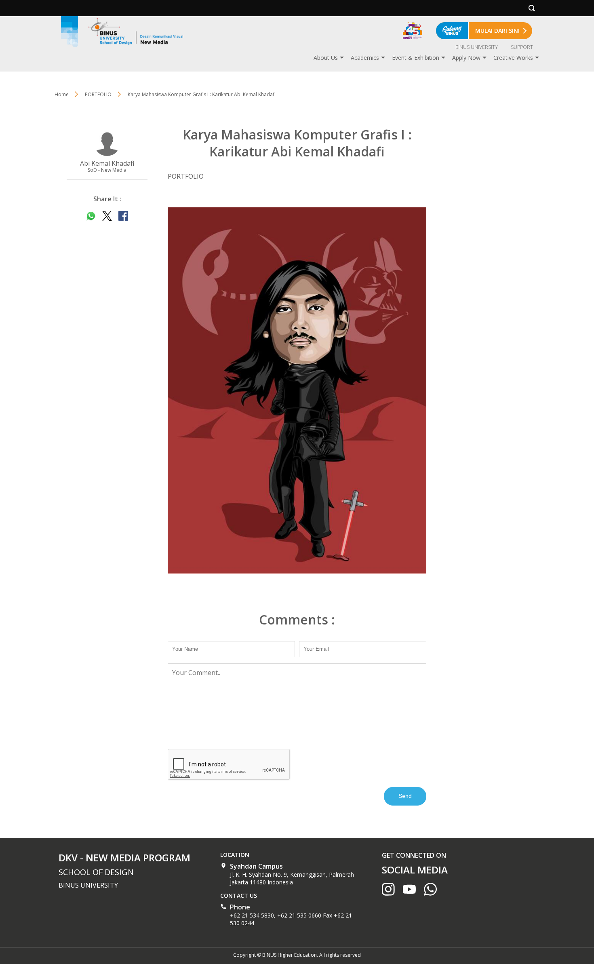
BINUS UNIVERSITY (476, 47)
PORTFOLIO (98, 94)
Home (62, 94)
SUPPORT (522, 47)
